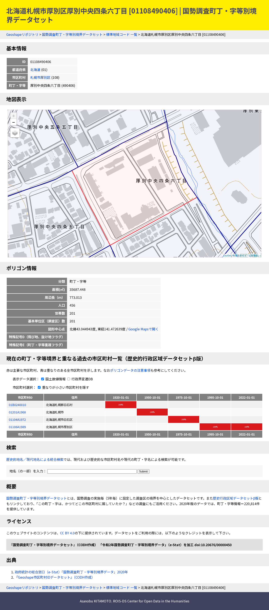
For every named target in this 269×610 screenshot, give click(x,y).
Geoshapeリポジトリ (22, 34)
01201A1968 (17, 412)
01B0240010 (17, 404)
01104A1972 (17, 419)
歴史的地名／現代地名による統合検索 (34, 459)
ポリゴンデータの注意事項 (130, 370)
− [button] (13, 122)
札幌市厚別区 (40, 77)
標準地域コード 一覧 (121, 34)
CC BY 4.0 (67, 532)
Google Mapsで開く (143, 328)
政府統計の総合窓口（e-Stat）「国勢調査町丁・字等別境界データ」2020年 (71, 571)
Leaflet (227, 255)
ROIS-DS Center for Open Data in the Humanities (151, 600)
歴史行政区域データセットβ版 (235, 498)
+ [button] (13, 115)
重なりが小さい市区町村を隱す (65, 387)
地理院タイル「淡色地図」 (246, 255)
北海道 (35, 69)
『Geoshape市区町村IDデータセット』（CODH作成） (55, 577)
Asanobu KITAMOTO (95, 600)
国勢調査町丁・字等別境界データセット (72, 34)
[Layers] (15, 132)
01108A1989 (17, 427)
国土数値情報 (55, 378)
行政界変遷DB (82, 378)
